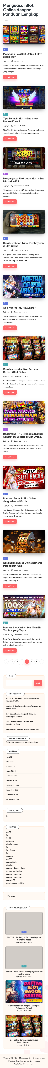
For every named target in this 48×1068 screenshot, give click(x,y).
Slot (5, 49)
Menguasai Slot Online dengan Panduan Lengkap (21, 10)
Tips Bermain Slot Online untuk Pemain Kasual (20, 120)
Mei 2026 (10, 757)
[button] (6, 661)
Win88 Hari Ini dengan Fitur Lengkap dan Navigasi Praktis (22, 699)
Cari (11, 676)
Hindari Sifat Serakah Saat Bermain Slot (22, 729)
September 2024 (13, 799)
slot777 (9, 859)
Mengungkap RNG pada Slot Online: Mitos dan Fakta (24, 180)
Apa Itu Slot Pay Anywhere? (19, 307)
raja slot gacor (12, 844)
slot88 (8, 832)
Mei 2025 (10, 761)
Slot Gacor (10, 850)
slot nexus (10, 841)
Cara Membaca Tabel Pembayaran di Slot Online (23, 244)
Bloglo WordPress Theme (24, 1064)
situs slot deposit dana (15, 868)
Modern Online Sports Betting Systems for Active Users (23, 707)
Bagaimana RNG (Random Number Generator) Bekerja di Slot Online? (23, 435)
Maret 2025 (11, 771)
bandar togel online (14, 871)
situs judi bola (11, 862)
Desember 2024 (12, 785)
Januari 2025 (11, 780)
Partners (11, 896)
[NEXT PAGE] (27, 666)
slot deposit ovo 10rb (15, 883)
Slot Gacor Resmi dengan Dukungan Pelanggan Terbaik (21, 715)
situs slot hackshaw (14, 874)
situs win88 (10, 880)
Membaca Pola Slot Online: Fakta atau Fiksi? (22, 55)
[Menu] (6, 20)
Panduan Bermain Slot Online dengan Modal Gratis (19, 500)
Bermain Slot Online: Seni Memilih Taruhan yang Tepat (22, 629)
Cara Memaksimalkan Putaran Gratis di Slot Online (20, 371)
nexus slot (10, 856)
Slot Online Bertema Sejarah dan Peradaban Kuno (19, 723)
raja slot (9, 865)
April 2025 (10, 766)
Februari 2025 (12, 776)
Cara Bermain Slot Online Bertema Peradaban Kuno (22, 564)
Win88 (8, 838)
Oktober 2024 (12, 795)
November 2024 (12, 790)
